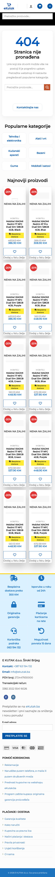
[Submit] (47, 87)
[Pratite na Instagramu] (13, 697)
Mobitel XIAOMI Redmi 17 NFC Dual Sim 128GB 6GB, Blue (40, 301)
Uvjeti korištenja (14, 848)
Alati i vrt (40, 138)
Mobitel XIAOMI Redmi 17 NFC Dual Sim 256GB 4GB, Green (15, 377)
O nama (9, 854)
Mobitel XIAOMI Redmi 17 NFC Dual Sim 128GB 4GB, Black (14, 225)
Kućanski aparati (14, 152)
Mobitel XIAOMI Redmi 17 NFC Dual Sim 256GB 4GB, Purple (40, 453)
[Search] (5, 22)
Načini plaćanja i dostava (19, 836)
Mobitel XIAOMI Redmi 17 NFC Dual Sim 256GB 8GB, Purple (40, 528)
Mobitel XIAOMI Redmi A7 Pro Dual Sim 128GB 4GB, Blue (40, 225)
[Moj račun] (31, 6)
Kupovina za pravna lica (18, 830)
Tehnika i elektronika (14, 138)
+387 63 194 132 (17, 666)
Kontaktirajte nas (27, 107)
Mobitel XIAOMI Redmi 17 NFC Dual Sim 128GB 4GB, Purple (14, 301)
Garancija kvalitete (15, 819)
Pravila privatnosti (15, 842)
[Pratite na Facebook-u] (6, 697)
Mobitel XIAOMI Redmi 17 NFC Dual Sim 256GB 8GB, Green (15, 453)
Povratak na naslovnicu (27, 97)
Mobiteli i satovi (40, 165)
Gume (14, 165)
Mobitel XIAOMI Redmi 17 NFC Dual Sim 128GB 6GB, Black (14, 528)
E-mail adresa (9, 722)
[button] (39, 6)
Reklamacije (12, 765)
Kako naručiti (12, 825)
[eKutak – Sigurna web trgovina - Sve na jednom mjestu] (8, 6)
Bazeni (41, 152)
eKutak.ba (33, 706)
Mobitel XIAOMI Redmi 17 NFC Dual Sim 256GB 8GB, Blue (40, 377)
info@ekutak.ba (16, 671)
